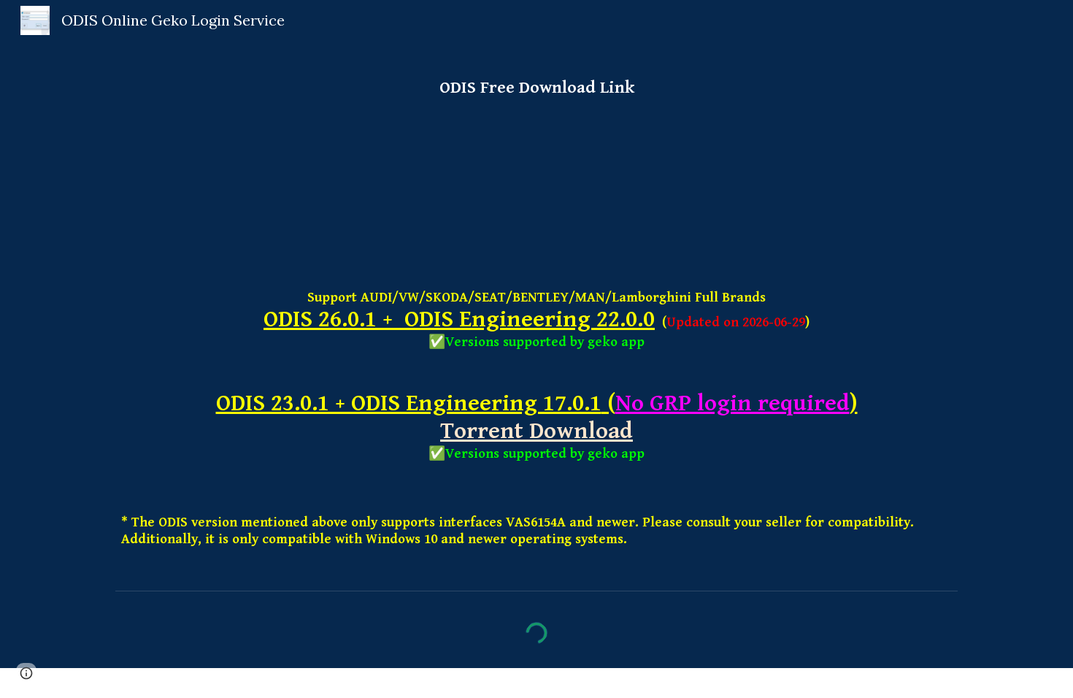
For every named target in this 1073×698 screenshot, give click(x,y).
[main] (536, 81)
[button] (26, 673)
